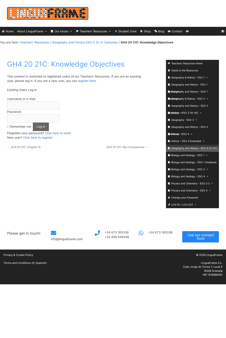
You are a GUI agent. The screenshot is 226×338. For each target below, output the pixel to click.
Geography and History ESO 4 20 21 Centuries (85, 42)
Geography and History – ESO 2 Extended (188, 106)
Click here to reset (58, 133)
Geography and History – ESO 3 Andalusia (188, 128)
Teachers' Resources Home (187, 63)
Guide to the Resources (184, 70)
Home (10, 31)
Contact (177, 31)
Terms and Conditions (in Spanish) (25, 263)
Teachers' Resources (93, 31)
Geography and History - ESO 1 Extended (187, 85)
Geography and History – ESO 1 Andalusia (188, 92)
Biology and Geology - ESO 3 (188, 169)
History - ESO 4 (180, 133)
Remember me (20, 126)
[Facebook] (223, 31)
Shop (147, 31)
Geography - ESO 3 (182, 119)
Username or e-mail (21, 99)
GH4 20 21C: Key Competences (125, 147)
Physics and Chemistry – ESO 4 (189, 190)
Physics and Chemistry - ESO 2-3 (190, 183)
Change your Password (184, 197)
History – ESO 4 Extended (186, 141)
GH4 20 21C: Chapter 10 (25, 147)
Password (14, 112)
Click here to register (37, 137)
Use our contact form (200, 237)
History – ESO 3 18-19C (184, 112)
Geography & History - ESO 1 (188, 77)
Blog (161, 31)
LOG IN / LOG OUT (182, 204)
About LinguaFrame (30, 31)
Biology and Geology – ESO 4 (188, 176)
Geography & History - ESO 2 (188, 98)
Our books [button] (62, 31)
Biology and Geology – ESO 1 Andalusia (193, 162)
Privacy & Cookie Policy (18, 255)
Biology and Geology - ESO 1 (187, 155)
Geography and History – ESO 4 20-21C (194, 148)
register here (87, 81)
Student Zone (127, 31)
